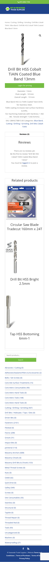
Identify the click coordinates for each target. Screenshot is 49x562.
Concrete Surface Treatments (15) (19, 383)
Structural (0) (10, 508)
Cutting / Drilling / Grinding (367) (18, 408)
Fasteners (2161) (12, 423)
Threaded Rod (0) (12, 522)
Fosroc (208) (10, 433)
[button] (40, 35)
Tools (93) (9, 527)
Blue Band (14, 25)
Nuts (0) (8, 472)
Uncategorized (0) (12, 532)
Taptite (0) (9, 512)
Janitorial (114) (11, 447)
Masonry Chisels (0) (13, 458)
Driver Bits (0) (10, 417)
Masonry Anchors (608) (14, 453)
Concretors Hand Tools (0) (16, 403)
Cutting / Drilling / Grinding (21, 22)
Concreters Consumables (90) (17, 387)
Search (20, 360)
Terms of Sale (37, 555)
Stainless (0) (10, 502)
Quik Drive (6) (10, 483)
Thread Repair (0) (12, 517)
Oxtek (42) (9, 477)
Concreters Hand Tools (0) (16, 392)
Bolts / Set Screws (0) (13, 378)
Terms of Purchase (23, 555)
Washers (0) (10, 537)
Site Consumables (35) (14, 497)
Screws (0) (9, 492)
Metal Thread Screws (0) (15, 467)
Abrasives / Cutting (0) (14, 368)
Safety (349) (10, 487)
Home (7, 22)
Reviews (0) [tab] (24, 134)
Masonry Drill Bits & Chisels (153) (19, 462)
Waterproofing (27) (12, 542)
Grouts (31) (9, 437)
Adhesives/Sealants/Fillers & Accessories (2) (23, 373)
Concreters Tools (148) (14, 398)
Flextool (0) (9, 428)
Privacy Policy (24, 558)
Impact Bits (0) (11, 442)
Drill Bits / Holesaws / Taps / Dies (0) (20, 412)
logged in (26, 163)
